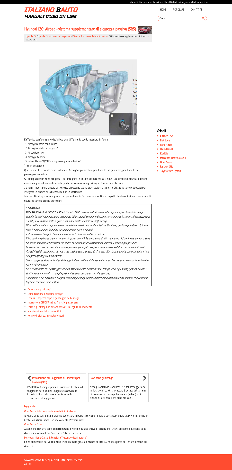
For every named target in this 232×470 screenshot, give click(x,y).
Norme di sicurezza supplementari (46, 315)
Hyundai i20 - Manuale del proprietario (55, 36)
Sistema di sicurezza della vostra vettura (90, 36)
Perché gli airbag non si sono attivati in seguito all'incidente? (60, 307)
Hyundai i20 (31, 36)
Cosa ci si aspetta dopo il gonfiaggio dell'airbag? (53, 298)
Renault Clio (166, 166)
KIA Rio (164, 153)
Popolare (178, 9)
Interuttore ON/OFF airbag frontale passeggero (53, 302)
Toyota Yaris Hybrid (170, 171)
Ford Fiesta (166, 145)
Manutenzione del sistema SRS (44, 311)
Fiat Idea (165, 140)
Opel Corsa (166, 162)
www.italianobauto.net (36, 460)
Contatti (196, 9)
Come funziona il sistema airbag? (45, 294)
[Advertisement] (88, 50)
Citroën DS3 (166, 136)
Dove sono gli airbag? (39, 289)
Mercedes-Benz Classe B (173, 158)
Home (163, 9)
